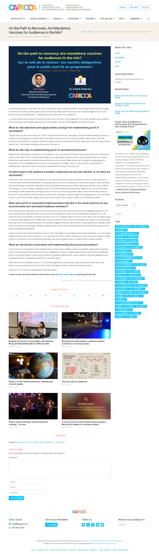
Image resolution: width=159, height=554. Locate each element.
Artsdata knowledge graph (127, 244)
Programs (90, 19)
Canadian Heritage (123, 261)
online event (141, 292)
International (73, 19)
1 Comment (28, 36)
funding (120, 275)
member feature (123, 289)
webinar (132, 317)
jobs (133, 282)
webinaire (120, 317)
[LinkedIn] (60, 295)
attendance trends (124, 254)
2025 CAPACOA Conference (127, 233)
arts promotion (123, 251)
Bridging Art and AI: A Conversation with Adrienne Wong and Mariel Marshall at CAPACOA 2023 (31, 342)
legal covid (107, 280)
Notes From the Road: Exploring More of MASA (132, 112)
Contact (135, 7)
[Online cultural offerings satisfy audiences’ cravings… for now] (33, 406)
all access (132, 237)
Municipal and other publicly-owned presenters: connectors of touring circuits (83, 342)
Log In (147, 7)
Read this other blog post (66, 274)
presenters (121, 299)
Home (83, 32)
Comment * (13, 457)
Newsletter (120, 57)
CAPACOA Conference (38, 19)
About (121, 19)
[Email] (103, 295)
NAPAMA (120, 292)
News (90, 32)
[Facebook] (30, 295)
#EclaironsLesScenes (125, 226)
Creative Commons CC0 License (104, 543)
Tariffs (136, 313)
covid (87, 280)
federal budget (123, 272)
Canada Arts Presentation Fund (128, 258)
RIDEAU (142, 306)
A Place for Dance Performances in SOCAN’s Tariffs (130, 104)
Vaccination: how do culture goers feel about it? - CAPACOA (41, 442)
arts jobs (137, 247)
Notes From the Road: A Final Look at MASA (131, 97)
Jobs (117, 66)
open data (121, 296)
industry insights (96, 280)
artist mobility (122, 240)
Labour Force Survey (125, 285)
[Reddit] (74, 295)
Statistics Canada (124, 310)
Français (123, 7)
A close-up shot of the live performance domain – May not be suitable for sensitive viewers (84, 423)
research (120, 306)
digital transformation (125, 268)
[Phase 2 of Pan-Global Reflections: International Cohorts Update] (33, 366)
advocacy (120, 237)
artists (133, 240)
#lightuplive (121, 230)
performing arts (135, 296)
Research (57, 19)
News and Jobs (106, 19)
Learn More (51, 525)
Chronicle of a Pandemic (75, 280)
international (138, 278)
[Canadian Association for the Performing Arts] (50, 7)
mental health (138, 289)
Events (118, 62)
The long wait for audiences (74, 381)
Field (135, 272)
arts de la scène (123, 247)
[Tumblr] (89, 295)
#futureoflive (142, 226)
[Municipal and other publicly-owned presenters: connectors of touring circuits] (86, 325)
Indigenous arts (133, 275)
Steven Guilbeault (123, 313)
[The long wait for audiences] (86, 366)
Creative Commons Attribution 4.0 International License (102, 541)
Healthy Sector (17, 19)
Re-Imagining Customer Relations (129, 303)
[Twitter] (16, 295)
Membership (135, 19)
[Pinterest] (45, 295)
